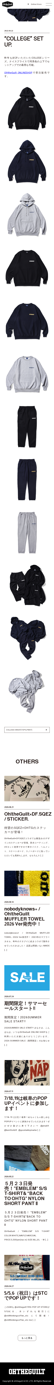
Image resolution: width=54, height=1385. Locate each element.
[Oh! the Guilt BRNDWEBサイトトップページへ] (7, 1)
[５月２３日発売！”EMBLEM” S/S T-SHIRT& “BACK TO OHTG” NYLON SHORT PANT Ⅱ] (27, 1193)
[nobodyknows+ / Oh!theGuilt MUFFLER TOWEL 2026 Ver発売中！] (27, 911)
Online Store (36, 4)
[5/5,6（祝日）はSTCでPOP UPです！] (27, 1288)
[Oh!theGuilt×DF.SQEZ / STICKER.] (27, 817)
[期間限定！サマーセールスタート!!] (27, 1006)
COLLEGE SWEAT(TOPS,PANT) (19, 730)
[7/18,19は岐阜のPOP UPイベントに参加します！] (27, 1096)
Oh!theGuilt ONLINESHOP (18, 72)
